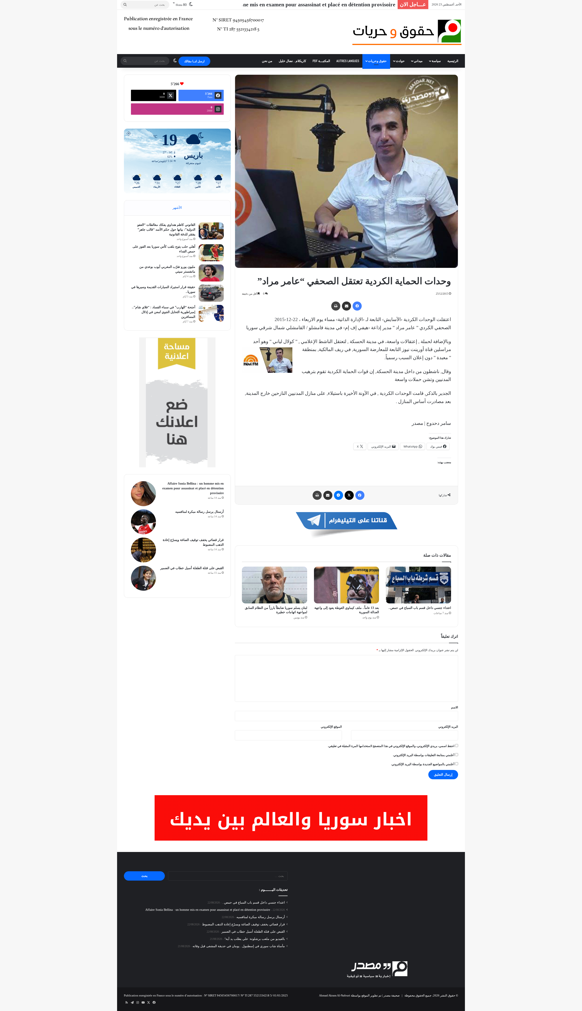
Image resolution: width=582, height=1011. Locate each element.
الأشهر (177, 207)
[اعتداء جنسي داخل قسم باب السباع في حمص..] (418, 585)
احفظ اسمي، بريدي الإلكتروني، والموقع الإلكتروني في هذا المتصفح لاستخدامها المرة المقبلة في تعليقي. (391, 746)
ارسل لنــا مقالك (194, 61)
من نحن (267, 61)
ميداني (418, 61)
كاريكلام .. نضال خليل (292, 61)
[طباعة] (335, 306)
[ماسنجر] (338, 495)
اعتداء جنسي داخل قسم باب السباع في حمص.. (420, 608)
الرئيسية (452, 61)
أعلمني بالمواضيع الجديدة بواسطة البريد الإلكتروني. (422, 764)
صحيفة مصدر (392, 995)
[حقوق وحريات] (407, 32)
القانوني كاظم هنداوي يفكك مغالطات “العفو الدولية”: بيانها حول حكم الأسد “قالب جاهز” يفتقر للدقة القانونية (166, 229)
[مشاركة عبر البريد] (346, 306)
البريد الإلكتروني (448, 726)
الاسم (454, 707)
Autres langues (347, 61)
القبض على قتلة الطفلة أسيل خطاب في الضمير (192, 568)
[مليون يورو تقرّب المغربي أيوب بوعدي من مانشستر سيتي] (211, 272)
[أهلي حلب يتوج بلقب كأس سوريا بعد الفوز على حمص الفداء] (211, 252)
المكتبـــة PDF (321, 61)
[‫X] (349, 495)
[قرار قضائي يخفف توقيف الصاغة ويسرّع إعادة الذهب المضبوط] (143, 550)
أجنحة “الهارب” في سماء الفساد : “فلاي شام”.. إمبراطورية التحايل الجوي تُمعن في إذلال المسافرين (163, 312)
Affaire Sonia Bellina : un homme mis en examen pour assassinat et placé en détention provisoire (282, 4)
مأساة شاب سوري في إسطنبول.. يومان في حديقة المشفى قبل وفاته (239, 946)
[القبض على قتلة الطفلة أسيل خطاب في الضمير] (143, 578)
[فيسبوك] (357, 306)
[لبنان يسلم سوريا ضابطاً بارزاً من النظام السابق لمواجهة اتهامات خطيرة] (274, 585)
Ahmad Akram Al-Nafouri (334, 995)
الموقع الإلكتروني (331, 726)
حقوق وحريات (377, 61)
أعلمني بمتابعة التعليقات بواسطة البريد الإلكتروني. (423, 755)
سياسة (436, 61)
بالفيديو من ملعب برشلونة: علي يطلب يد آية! (255, 939)
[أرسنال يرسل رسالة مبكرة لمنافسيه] (143, 521)
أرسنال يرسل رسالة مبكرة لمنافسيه (199, 511)
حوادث (400, 61)
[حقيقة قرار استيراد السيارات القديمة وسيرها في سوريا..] (211, 293)
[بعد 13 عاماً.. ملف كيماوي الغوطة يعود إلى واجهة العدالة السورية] (346, 585)
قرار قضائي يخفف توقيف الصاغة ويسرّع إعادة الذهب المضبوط (243, 924)
